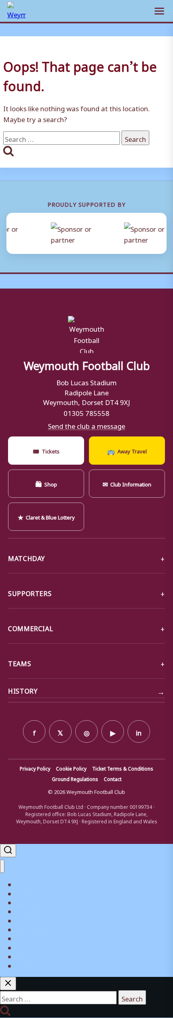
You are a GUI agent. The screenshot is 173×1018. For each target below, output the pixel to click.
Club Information (127, 483)
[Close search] (8, 983)
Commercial (30, 627)
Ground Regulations (75, 778)
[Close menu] (2, 866)
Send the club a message (86, 425)
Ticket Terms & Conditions (122, 768)
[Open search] (8, 850)
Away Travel (127, 450)
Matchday (26, 557)
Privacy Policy (35, 768)
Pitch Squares (34, 965)
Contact (113, 778)
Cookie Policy (71, 768)
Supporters (29, 592)
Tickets (46, 450)
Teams (19, 662)
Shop (46, 483)
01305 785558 (86, 412)
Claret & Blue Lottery (46, 516)
